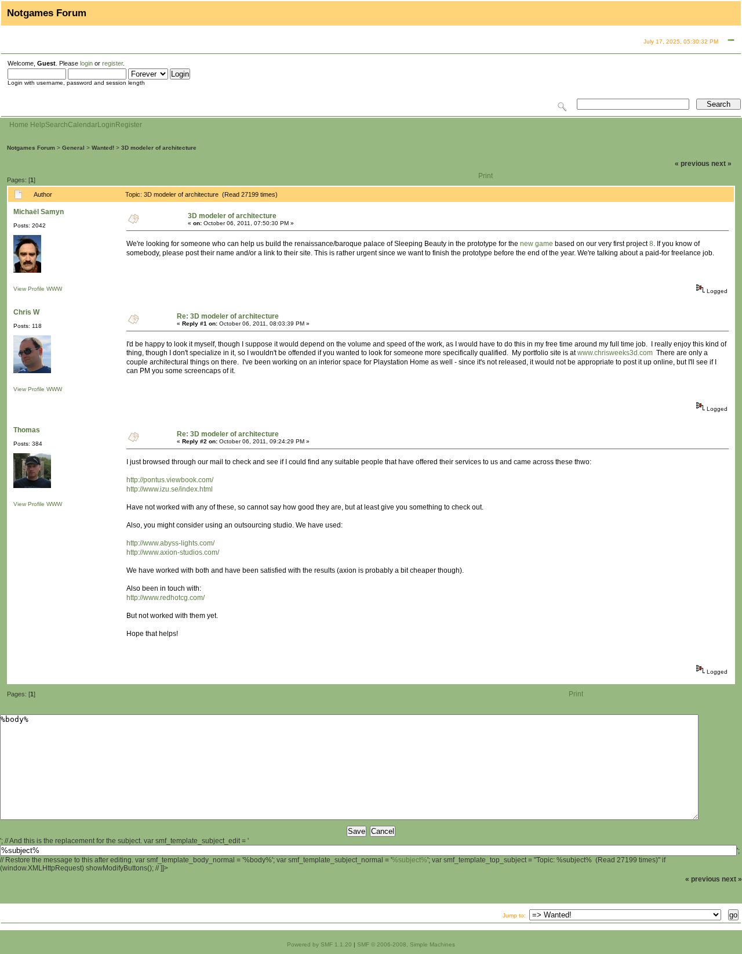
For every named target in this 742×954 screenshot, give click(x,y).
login (86, 63)
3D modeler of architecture (159, 147)
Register (128, 125)
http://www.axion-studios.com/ (172, 552)
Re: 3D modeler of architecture (228, 316)
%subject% (409, 860)
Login (106, 125)
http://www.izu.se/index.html (169, 489)
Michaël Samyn (38, 212)
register (112, 63)
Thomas (26, 430)
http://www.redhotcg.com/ (165, 598)
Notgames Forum (31, 147)
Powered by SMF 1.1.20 (319, 944)
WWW (54, 289)
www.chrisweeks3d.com (615, 353)
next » (721, 164)
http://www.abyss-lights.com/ (170, 543)
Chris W (26, 312)
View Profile (29, 289)
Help (37, 125)
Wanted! (103, 147)
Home (18, 125)
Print (485, 176)
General (73, 147)
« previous (692, 164)
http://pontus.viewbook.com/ (169, 480)
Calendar (82, 125)
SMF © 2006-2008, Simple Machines (406, 944)
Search (56, 125)
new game (536, 244)
